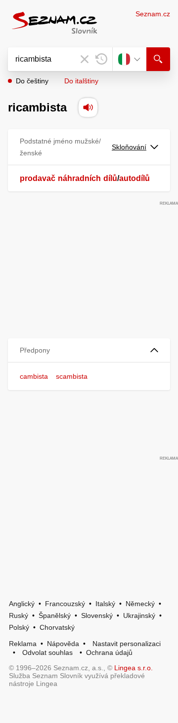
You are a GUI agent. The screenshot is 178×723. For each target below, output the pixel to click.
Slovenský (97, 615)
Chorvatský (57, 627)
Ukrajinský (139, 615)
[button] (89, 350)
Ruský (18, 615)
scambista (72, 376)
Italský (105, 604)
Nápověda (63, 644)
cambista (34, 376)
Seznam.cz (152, 14)
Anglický (22, 604)
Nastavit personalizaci (126, 644)
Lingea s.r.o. (133, 668)
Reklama (23, 644)
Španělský (55, 615)
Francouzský (65, 604)
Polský (19, 627)
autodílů (134, 178)
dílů (110, 178)
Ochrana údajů (109, 652)
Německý (140, 604)
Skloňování (129, 147)
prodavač (37, 178)
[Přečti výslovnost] (88, 107)
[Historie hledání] (101, 59)
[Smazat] (84, 59)
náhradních (79, 178)
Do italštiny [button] (81, 81)
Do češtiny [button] (32, 81)
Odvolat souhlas (47, 652)
